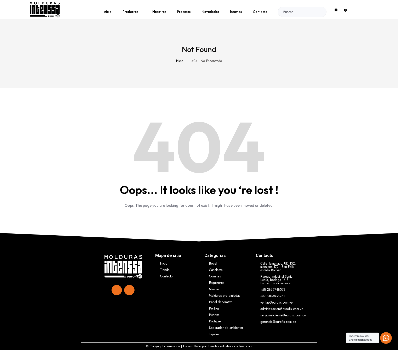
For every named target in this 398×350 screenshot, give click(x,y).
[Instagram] (129, 290)
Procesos (184, 11)
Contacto (260, 11)
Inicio (107, 11)
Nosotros (159, 11)
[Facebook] (117, 290)
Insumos (236, 11)
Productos (130, 11)
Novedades (210, 11)
